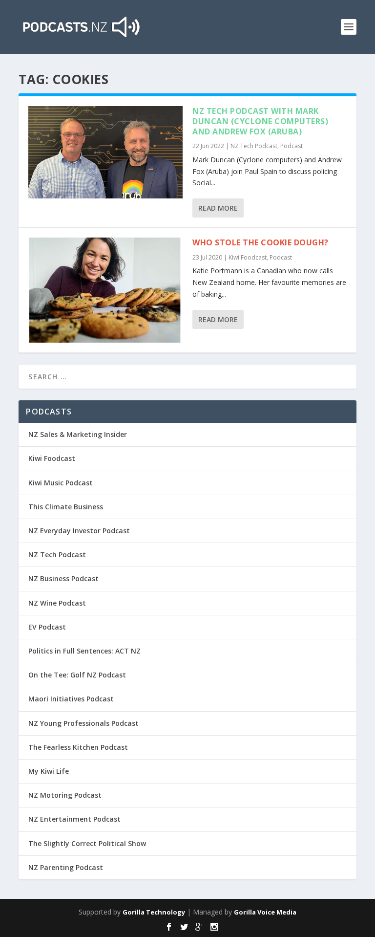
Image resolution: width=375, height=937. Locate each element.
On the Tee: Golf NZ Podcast (77, 674)
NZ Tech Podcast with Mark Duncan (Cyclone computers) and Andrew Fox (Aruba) (260, 121)
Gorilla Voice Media (265, 912)
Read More (218, 208)
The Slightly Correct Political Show (87, 843)
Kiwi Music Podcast (60, 482)
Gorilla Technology (154, 912)
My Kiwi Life (48, 771)
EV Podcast (47, 627)
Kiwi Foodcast (248, 257)
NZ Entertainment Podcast (74, 819)
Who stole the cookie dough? (260, 242)
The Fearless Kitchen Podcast (78, 747)
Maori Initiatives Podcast (71, 698)
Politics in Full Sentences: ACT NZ (84, 650)
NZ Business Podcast (63, 578)
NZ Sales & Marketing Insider (77, 434)
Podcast (291, 146)
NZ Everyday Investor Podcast (79, 530)
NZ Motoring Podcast (65, 795)
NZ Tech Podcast (253, 146)
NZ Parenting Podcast (65, 867)
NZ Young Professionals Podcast (83, 723)
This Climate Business (65, 506)
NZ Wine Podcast (57, 603)
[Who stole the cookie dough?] (105, 290)
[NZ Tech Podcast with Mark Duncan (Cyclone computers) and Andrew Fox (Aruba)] (105, 152)
